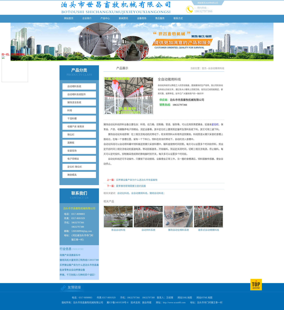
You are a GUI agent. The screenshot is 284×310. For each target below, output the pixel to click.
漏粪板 (70, 142)
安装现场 (72, 151)
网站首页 (68, 18)
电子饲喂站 (73, 159)
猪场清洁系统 (74, 102)
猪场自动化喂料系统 (178, 230)
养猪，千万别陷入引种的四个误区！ (78, 275)
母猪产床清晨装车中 (70, 255)
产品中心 (105, 18)
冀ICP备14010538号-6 (117, 302)
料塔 (69, 110)
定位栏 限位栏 (74, 167)
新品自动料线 (118, 230)
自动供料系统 (148, 230)
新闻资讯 (123, 18)
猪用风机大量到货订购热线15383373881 (80, 260)
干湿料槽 (72, 118)
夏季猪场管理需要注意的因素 (131, 186)
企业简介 (87, 18)
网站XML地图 (185, 297)
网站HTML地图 (204, 297)
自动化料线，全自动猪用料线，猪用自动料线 (140, 193)
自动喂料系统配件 (76, 94)
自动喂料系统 (74, 86)
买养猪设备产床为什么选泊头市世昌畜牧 (80, 265)
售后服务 (160, 18)
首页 (204, 68)
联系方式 (178, 18)
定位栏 (215, 124)
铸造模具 (72, 175)
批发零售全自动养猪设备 (72, 270)
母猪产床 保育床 (75, 126)
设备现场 (141, 18)
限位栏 (70, 134)
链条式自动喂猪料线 (208, 230)
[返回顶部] (256, 289)
